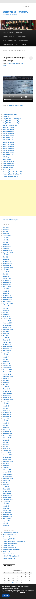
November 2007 (7, 495)
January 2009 (7, 472)
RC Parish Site (7, 552)
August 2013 (6, 378)
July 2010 (5, 442)
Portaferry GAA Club (9, 539)
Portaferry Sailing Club (10, 547)
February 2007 (7, 510)
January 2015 (7, 344)
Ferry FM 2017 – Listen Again (12, 121)
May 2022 (5, 242)
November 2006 (7, 517)
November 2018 (7, 263)
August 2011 (6, 419)
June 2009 (6, 465)
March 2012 (6, 410)
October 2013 (7, 374)
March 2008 (6, 489)
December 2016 (7, 297)
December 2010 (7, 433)
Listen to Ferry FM (8, 32)
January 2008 (7, 491)
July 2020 (5, 255)
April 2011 (6, 427)
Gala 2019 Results (8, 153)
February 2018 (7, 278)
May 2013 (5, 385)
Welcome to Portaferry (15, 11)
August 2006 (6, 521)
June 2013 (6, 382)
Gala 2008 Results (8, 129)
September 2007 (8, 499)
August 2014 (6, 353)
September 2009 (8, 461)
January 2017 (7, 295)
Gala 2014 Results (8, 142)
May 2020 (5, 257)
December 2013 (7, 370)
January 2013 (7, 391)
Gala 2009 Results (8, 131)
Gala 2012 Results (8, 138)
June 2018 (6, 272)
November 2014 (7, 348)
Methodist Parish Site (9, 535)
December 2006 (7, 514)
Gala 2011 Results (8, 136)
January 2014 (7, 368)
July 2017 (5, 289)
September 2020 (8, 253)
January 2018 (7, 280)
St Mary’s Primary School (11, 556)
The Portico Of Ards (9, 558)
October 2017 (7, 287)
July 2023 (5, 238)
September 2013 (8, 376)
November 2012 (7, 395)
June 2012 (6, 406)
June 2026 (6, 229)
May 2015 (5, 336)
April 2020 (6, 259)
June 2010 (6, 444)
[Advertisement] (18, 198)
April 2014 (6, 361)
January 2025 (7, 236)
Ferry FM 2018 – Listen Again (12, 123)
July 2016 (5, 308)
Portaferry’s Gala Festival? (11, 176)
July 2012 (5, 404)
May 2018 (5, 274)
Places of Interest (21, 36)
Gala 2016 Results (8, 146)
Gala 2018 (11, 105)
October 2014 (7, 351)
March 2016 (6, 317)
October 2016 (7, 302)
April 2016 (6, 314)
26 (13, 583)
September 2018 (8, 268)
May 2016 (5, 312)
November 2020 (7, 251)
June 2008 (6, 485)
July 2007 (5, 504)
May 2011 (5, 425)
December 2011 (7, 414)
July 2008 (5, 482)
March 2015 (6, 340)
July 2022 (5, 240)
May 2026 (5, 231)
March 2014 (6, 363)
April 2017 (6, 293)
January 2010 (7, 453)
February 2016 (7, 319)
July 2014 (5, 355)
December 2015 (7, 323)
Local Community (8, 44)
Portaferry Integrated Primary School (14, 541)
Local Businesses (23, 40)
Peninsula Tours (8, 537)
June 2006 (6, 525)
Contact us (19, 32)
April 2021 (6, 248)
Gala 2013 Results (8, 140)
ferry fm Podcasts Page (9, 40)
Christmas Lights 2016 (9, 114)
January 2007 (7, 512)
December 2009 (7, 455)
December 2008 (7, 474)
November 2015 (7, 325)
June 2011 (6, 423)
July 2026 (5, 227)
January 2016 (7, 321)
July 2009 (5, 463)
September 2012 (8, 399)
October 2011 (7, 416)
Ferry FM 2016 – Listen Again (12, 119)
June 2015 (6, 334)
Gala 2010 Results (8, 133)
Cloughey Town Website (10, 532)
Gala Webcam (7, 159)
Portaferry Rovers (8, 545)
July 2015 (5, 331)
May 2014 (5, 359)
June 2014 (6, 357)
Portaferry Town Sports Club (11, 549)
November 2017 (7, 285)
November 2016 (7, 300)
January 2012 (7, 412)
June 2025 (6, 234)
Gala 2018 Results (8, 151)
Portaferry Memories (8, 36)
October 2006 (7, 519)
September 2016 (8, 304)
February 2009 (7, 470)
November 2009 (7, 457)
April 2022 (6, 244)
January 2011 (7, 431)
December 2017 (7, 282)
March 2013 (6, 389)
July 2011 (5, 421)
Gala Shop (6, 157)
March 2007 (6, 508)
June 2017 (6, 291)
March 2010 (6, 448)
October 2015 (7, 327)
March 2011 (6, 429)
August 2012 (6, 402)
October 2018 (7, 265)
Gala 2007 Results (8, 127)
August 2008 (6, 480)
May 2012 (5, 408)
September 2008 (8, 478)
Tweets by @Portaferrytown (10, 220)
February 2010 (7, 451)
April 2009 (6, 468)
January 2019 (7, 261)
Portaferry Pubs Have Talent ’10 (12, 174)
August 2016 (6, 306)
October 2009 (7, 459)
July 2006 (5, 523)
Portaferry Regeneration (10, 543)
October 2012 (7, 397)
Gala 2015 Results (8, 144)
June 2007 (6, 506)
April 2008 (6, 487)
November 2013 (7, 372)
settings (22, 592)
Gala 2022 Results (21, 44)
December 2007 (7, 493)
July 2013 (5, 380)
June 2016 (6, 310)
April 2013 (6, 387)
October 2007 (7, 497)
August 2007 (6, 502)
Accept (6, 595)
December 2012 (7, 393)
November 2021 (7, 246)
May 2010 (5, 446)
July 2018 (5, 270)
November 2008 (7, 476)
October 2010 (7, 438)
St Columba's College (9, 554)
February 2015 (7, 342)
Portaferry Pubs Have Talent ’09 (12, 172)
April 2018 (6, 276)
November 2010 (7, 436)
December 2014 (7, 346)
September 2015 (8, 329)
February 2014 (7, 365)
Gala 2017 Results (8, 148)
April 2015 (6, 338)
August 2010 (6, 440)
